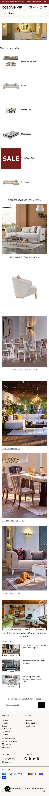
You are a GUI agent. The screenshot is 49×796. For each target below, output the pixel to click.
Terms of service (37, 788)
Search (27, 788)
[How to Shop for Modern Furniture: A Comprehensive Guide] (11, 680)
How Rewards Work (8, 738)
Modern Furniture (38, 629)
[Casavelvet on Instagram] (25, 758)
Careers (4, 726)
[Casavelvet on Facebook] (30, 758)
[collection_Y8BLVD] (11, 144)
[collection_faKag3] (11, 168)
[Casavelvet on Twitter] (34, 758)
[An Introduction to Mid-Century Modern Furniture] (24, 615)
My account (6, 732)
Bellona (11, 671)
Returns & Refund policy (10, 741)
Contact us (28, 720)
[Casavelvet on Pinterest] (38, 758)
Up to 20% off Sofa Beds (11, 593)
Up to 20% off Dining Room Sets (13, 521)
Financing (5, 723)
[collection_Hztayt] (11, 96)
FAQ (25, 729)
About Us (5, 720)
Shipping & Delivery (30, 723)
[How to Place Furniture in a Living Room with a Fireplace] (11, 649)
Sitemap (18, 788)
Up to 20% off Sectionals (11, 448)
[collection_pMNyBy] (11, 72)
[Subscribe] (41, 705)
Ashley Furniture (11, 655)
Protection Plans (29, 726)
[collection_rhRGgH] (11, 120)
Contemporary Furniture (11, 685)
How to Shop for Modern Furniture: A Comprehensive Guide (32, 679)
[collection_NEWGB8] (11, 192)
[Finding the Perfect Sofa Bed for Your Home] (11, 666)
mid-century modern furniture (15, 629)
